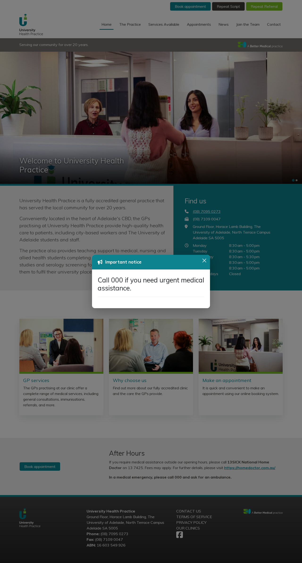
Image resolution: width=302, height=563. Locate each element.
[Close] (204, 260)
